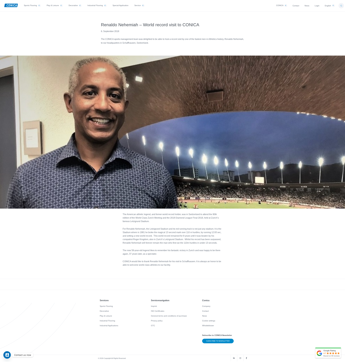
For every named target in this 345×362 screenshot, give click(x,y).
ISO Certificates (157, 311)
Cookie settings (208, 321)
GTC (153, 325)
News (204, 316)
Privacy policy (157, 321)
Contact (205, 311)
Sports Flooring (106, 306)
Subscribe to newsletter (218, 341)
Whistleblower (208, 325)
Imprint (154, 306)
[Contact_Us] (7, 355)
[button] (341, 5)
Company (206, 306)
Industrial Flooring (107, 321)
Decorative (104, 311)
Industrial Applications (109, 325)
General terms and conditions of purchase (169, 316)
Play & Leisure (106, 316)
